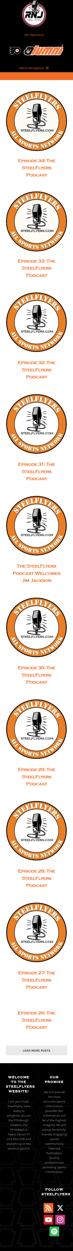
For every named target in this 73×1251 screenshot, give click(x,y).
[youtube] (48, 1220)
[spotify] (54, 1231)
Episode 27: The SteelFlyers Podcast (33, 932)
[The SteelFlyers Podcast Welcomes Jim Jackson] (36, 526)
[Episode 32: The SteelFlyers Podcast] (36, 322)
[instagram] (60, 1220)
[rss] (48, 1208)
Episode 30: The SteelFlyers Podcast (33, 627)
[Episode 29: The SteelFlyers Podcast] (36, 729)
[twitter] (60, 1208)
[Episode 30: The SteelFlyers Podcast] (36, 627)
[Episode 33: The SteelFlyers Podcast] (36, 221)
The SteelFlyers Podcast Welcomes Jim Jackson (33, 526)
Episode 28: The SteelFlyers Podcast (33, 831)
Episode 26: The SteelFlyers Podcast (36, 1020)
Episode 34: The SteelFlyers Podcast (33, 121)
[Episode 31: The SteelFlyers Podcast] (36, 424)
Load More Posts (36, 1050)
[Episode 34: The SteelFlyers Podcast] (36, 121)
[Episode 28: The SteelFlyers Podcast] (36, 831)
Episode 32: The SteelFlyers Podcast (33, 322)
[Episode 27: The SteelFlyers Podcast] (36, 932)
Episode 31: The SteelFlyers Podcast (33, 424)
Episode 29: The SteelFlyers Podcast (33, 729)
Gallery (40, 121)
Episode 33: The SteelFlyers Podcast (33, 221)
